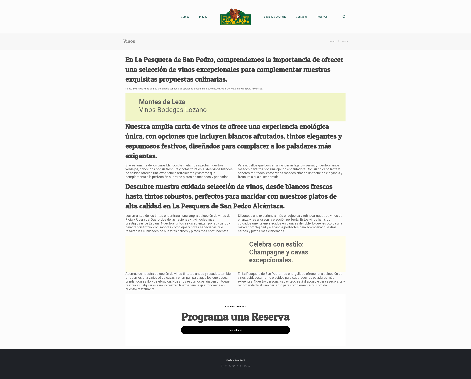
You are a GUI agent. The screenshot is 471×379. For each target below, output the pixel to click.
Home (332, 41)
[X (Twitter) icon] (229, 366)
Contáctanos (235, 330)
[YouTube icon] (237, 366)
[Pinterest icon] (249, 366)
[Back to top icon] (235, 356)
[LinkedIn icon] (245, 366)
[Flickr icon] (241, 366)
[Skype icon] (222, 366)
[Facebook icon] (225, 366)
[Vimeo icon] (233, 366)
